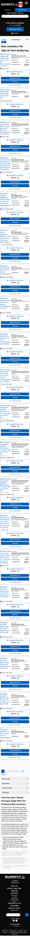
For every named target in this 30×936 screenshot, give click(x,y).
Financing (14, 890)
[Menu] (26, 3)
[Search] (27, 914)
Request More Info (15, 78)
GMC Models (5, 792)
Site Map (5, 932)
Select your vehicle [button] (15, 29)
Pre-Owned (14, 897)
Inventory (14, 893)
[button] (15, 73)
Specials (14, 901)
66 (23, 771)
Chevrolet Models (7, 788)
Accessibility (13, 931)
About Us (14, 886)
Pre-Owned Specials (14, 900)
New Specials (14, 898)
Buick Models (6, 783)
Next (3, 774)
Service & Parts (14, 908)
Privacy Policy (23, 931)
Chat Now (15, 81)
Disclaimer (14, 905)
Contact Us (5, 931)
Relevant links (6, 779)
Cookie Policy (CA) (14, 903)
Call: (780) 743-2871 (15, 85)
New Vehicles (14, 895)
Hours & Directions (14, 888)
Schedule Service (14, 910)
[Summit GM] (9, 4)
